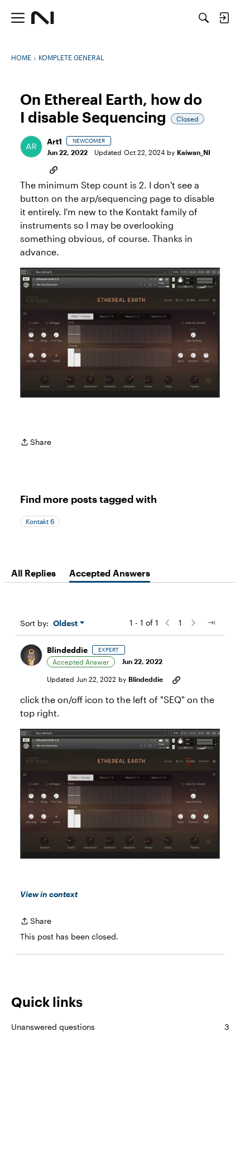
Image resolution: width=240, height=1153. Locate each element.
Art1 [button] (54, 141)
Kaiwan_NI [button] (193, 152)
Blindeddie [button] (67, 650)
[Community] (42, 17)
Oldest (66, 623)
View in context (49, 894)
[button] (31, 146)
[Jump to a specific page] (211, 623)
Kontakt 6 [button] (40, 521)
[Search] (204, 18)
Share (35, 443)
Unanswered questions (120, 1026)
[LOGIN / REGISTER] (224, 18)
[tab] (33, 573)
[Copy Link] (53, 169)
